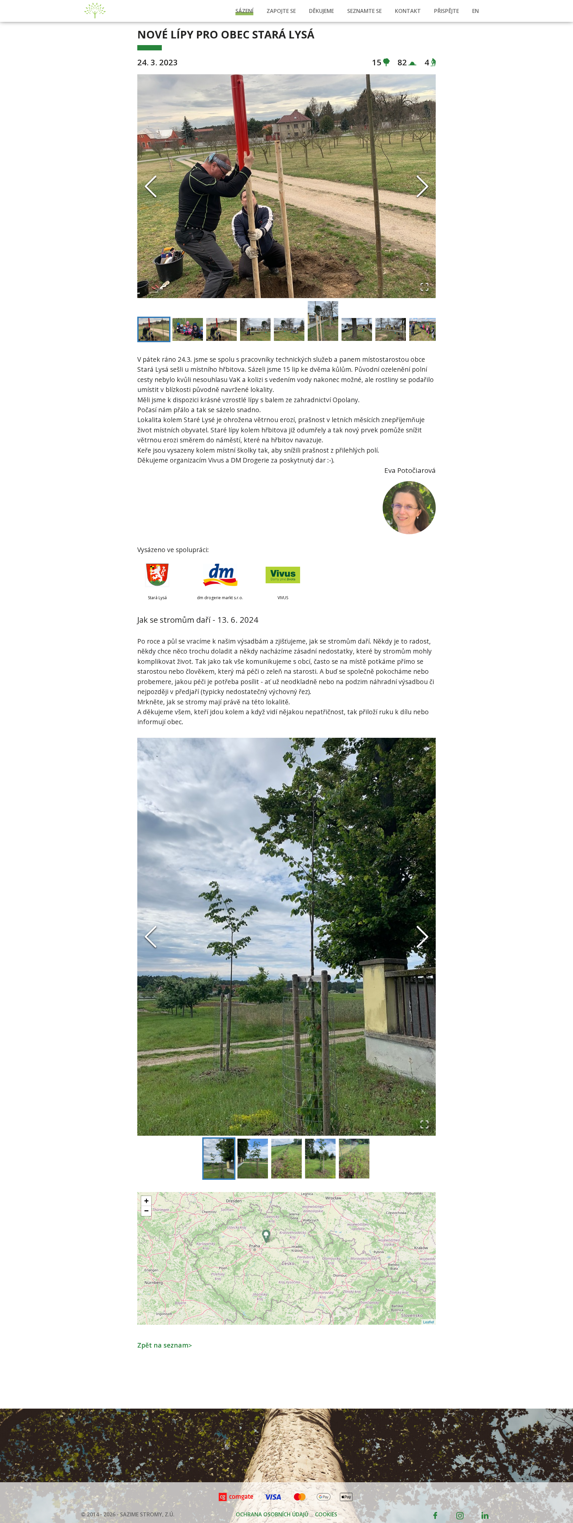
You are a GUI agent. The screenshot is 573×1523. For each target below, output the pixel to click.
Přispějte (446, 11)
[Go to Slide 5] (289, 329)
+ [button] (146, 1201)
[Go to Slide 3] (221, 329)
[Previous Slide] (150, 186)
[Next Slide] (422, 186)
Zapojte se (281, 11)
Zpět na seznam (164, 1345)
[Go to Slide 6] (323, 321)
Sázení (244, 11)
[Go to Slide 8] (390, 329)
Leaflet (428, 1321)
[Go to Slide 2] (187, 329)
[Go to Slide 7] (356, 329)
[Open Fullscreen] (424, 287)
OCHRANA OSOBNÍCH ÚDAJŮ (272, 1514)
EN (475, 11)
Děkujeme (321, 11)
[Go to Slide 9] (424, 329)
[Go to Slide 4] (255, 329)
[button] (286, 186)
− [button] (146, 1211)
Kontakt (408, 11)
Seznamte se (364, 11)
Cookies (326, 1514)
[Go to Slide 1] (153, 329)
